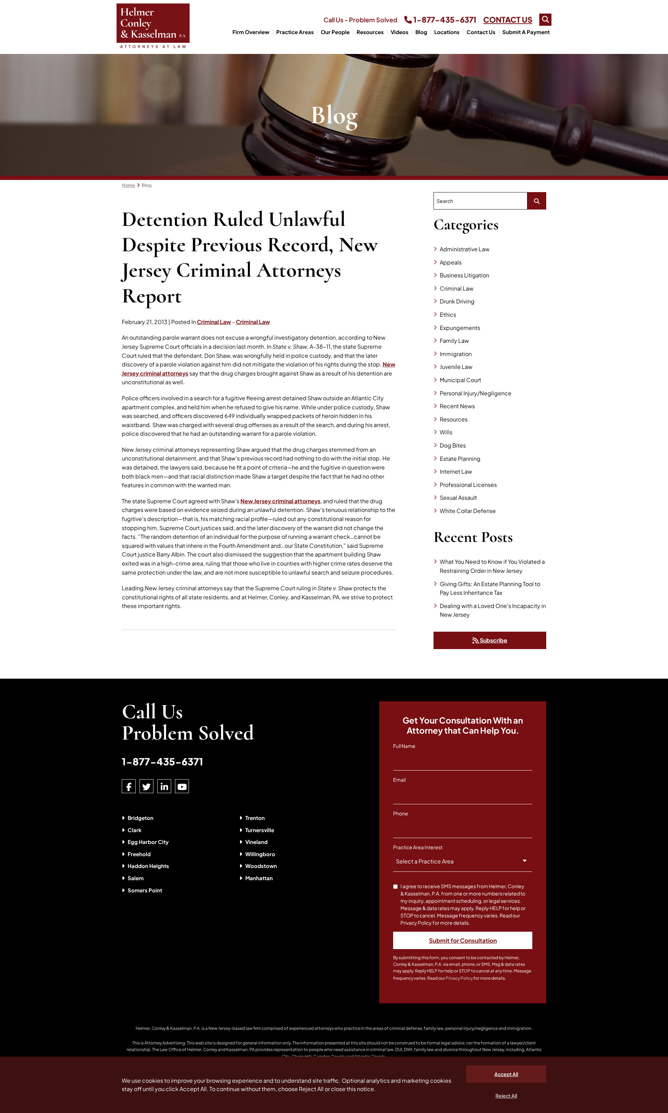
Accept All (506, 1074)
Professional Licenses (468, 484)
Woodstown (261, 865)
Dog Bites (453, 445)
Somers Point (145, 890)
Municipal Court (460, 380)
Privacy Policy (459, 978)
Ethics (448, 314)
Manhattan (259, 878)
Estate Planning (460, 458)
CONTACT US (507, 19)
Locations (447, 32)
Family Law (454, 340)
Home (128, 185)
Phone (400, 813)
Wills (446, 432)
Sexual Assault (458, 497)
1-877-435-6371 (444, 19)
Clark (135, 830)
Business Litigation (464, 275)
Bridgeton (140, 817)
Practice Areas (295, 32)
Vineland (256, 841)
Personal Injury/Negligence (475, 393)
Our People (335, 32)
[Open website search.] (545, 20)
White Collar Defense (468, 510)
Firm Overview (250, 32)
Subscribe (493, 640)
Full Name (404, 746)
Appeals (451, 262)
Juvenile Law (456, 366)
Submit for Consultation (463, 940)
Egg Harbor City (148, 841)
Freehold (139, 854)
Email (399, 779)
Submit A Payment (526, 32)
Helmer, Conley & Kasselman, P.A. (168, 1028)
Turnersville (259, 830)
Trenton (255, 817)
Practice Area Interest (418, 847)
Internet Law (456, 471)
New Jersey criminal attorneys (280, 501)
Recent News (457, 406)
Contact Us (481, 32)
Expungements (460, 327)
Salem (136, 878)
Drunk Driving (457, 301)
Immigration (456, 353)
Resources (370, 32)
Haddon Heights (148, 865)
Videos (399, 32)
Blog (421, 32)
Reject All (506, 1095)
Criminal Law (214, 321)
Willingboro (260, 854)
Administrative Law (465, 249)
